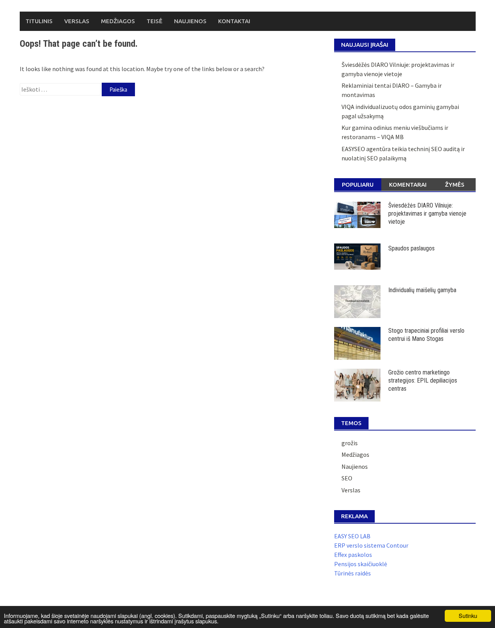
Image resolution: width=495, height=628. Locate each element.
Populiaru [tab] (358, 184)
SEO (346, 478)
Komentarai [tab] (408, 184)
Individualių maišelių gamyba (422, 290)
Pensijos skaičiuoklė (360, 564)
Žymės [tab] (454, 184)
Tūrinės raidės (352, 573)
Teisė (154, 21)
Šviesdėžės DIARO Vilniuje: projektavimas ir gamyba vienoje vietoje (427, 213)
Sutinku (468, 615)
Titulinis (39, 21)
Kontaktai (234, 21)
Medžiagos (118, 21)
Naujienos (190, 21)
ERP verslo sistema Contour (371, 545)
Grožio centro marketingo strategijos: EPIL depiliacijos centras (422, 380)
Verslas (76, 21)
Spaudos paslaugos (411, 248)
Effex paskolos (353, 554)
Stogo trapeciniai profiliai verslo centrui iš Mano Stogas (426, 334)
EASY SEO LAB (352, 536)
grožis (349, 443)
